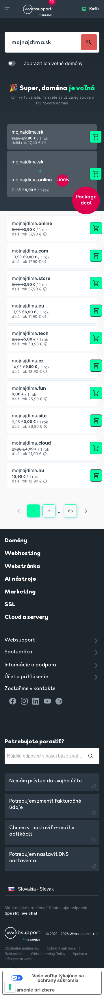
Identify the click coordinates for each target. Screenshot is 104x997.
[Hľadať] (90, 756)
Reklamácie (14, 954)
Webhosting (22, 553)
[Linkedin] (35, 701)
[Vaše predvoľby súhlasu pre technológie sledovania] (10, 986)
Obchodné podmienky (22, 948)
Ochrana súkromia (62, 948)
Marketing (20, 592)
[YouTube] (47, 701)
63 (70, 511)
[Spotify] (58, 701)
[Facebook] (12, 701)
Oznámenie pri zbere (31, 990)
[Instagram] (24, 701)
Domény (16, 541)
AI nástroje (20, 579)
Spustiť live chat (21, 913)
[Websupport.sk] (38, 9)
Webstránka (22, 567)
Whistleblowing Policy (48, 954)
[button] (52, 137)
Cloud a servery (26, 617)
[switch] (12, 63)
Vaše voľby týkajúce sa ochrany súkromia (58, 978)
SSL (10, 605)
